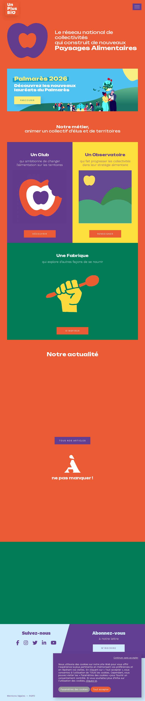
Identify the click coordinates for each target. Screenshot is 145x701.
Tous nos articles (72, 440)
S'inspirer (72, 331)
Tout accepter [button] (101, 689)
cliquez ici (91, 680)
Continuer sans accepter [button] (126, 658)
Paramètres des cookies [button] (74, 689)
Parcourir (27, 100)
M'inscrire (108, 648)
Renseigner (105, 234)
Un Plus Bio (12, 8)
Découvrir (39, 234)
